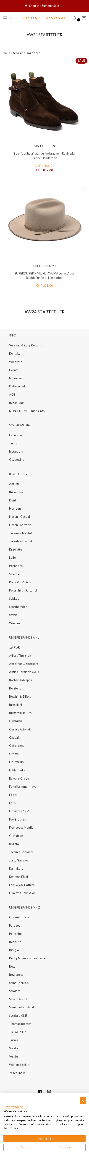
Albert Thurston (20, 655)
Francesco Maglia (21, 827)
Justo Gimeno (18, 860)
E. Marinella (17, 770)
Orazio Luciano (19, 917)
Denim (13, 500)
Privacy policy (13, 1106)
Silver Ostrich (18, 999)
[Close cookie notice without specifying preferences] (83, 1100)
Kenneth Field (18, 876)
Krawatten (16, 549)
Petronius (15, 933)
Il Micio (14, 844)
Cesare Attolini (19, 729)
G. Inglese (16, 835)
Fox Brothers (18, 819)
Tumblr (14, 443)
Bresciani (15, 704)
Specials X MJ (18, 1015)
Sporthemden (18, 606)
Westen (14, 623)
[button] (5, 18)
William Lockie (19, 1064)
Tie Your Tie (17, 1032)
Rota (12, 966)
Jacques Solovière (21, 852)
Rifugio (14, 950)
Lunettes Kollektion (22, 893)
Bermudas (16, 492)
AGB (12, 394)
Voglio (13, 1056)
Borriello (15, 688)
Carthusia (16, 721)
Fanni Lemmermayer (23, 786)
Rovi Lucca (16, 974)
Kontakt (14, 353)
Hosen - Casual (19, 516)
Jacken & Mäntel (20, 533)
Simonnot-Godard (21, 1007)
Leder (13, 557)
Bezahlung (16, 403)
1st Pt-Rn (15, 647)
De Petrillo (16, 762)
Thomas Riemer (20, 1024)
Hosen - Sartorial (20, 525)
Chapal (14, 737)
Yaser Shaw (17, 1073)
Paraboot (15, 925)
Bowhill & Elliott (20, 696)
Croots (13, 754)
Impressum (16, 378)
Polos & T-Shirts (20, 582)
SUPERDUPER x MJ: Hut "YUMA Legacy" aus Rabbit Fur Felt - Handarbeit (44, 276)
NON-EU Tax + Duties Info (27, 411)
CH (11, 18)
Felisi (12, 803)
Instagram (16, 451)
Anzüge (14, 484)
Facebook (15, 435)
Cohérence (16, 745)
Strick (13, 615)
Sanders (14, 991)
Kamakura (16, 868)
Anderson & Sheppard (24, 664)
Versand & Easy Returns (25, 345)
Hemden (15, 508)
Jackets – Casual (20, 541)
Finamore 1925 (19, 811)
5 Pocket (15, 574)
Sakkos (14, 598)
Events (13, 370)
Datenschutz (18, 386)
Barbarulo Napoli (20, 680)
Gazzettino (16, 459)
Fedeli (13, 795)
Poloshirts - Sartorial (23, 590)
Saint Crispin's (19, 983)
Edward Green (19, 778)
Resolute (15, 942)
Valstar (14, 1048)
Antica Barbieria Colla (24, 672)
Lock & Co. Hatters (22, 885)
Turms (13, 1040)
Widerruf (15, 362)
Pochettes (16, 566)
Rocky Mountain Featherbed (28, 958)
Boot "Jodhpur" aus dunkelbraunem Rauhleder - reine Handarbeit (44, 156)
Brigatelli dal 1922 (21, 713)
